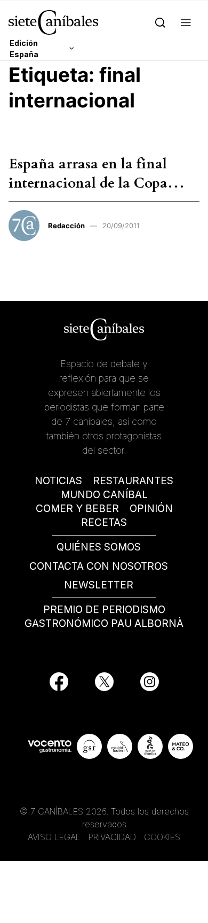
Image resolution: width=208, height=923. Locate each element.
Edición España (24, 48)
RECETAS (104, 522)
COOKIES (162, 837)
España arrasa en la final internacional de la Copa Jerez (88, 183)
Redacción (66, 225)
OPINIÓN (151, 508)
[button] (186, 22)
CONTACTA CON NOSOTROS (98, 566)
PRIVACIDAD (114, 837)
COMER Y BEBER (77, 508)
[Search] (160, 22)
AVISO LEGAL (54, 837)
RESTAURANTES (133, 481)
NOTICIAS (58, 481)
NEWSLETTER (98, 585)
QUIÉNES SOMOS (99, 547)
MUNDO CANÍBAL (104, 494)
